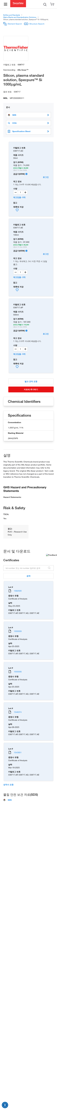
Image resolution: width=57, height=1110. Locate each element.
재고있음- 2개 (19, 277)
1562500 (18, 591)
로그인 (46, 177)
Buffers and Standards (11, 15)
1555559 (18, 631)
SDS (14, 115)
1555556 (18, 671)
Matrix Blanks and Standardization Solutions (19, 17)
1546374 (18, 712)
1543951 (18, 752)
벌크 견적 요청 (31, 381)
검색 (28, 576)
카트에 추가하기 (31, 389)
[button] (5, 1105)
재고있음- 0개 (19, 197)
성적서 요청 (8, 785)
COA (14, 123)
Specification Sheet (21, 131)
